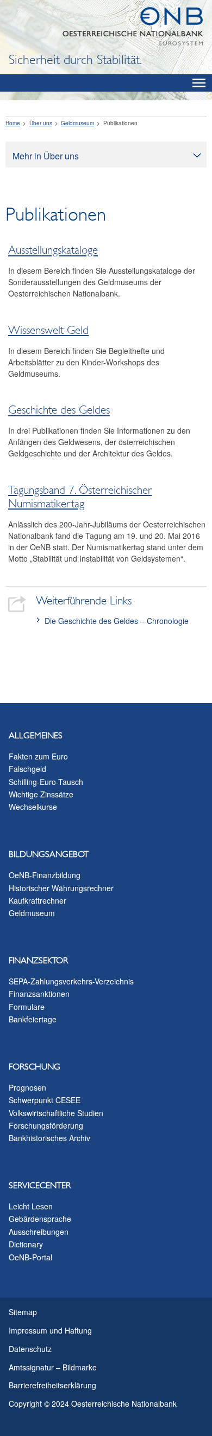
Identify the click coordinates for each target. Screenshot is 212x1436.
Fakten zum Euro (38, 756)
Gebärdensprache (40, 1218)
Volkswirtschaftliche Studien (56, 1112)
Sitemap (23, 1311)
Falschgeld (27, 768)
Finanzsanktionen (39, 993)
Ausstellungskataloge (53, 250)
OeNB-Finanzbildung (44, 875)
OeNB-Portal (30, 1257)
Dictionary (26, 1244)
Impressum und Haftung (50, 1330)
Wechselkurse (33, 806)
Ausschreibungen (38, 1231)
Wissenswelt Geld (48, 330)
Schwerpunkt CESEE (44, 1099)
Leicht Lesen (31, 1206)
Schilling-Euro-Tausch (46, 781)
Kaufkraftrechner (37, 900)
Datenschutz (30, 1348)
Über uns (40, 123)
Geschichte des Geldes (59, 410)
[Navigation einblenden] (199, 83)
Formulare (27, 1006)
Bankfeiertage (33, 1019)
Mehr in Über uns (46, 156)
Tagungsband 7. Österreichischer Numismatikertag (80, 497)
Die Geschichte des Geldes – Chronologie (117, 620)
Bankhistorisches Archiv (49, 1137)
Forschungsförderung (46, 1125)
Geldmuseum (77, 123)
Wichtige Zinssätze (41, 794)
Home (12, 123)
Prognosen (27, 1087)
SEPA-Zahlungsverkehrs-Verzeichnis (71, 981)
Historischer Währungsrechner (61, 888)
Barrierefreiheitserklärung (52, 1385)
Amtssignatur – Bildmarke (53, 1367)
